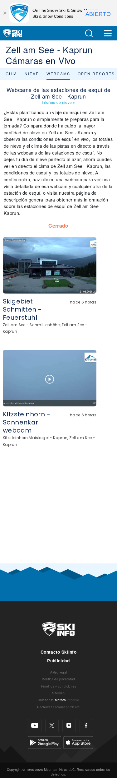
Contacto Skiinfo (58, 652)
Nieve (32, 73)
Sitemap (58, 693)
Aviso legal (58, 672)
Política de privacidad (58, 679)
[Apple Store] (78, 742)
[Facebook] (86, 725)
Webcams (58, 73)
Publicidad (58, 661)
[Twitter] (52, 725)
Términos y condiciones (58, 686)
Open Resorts (96, 73)
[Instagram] (69, 725)
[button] (89, 33)
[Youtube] (34, 725)
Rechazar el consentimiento (58, 707)
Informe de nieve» (58, 102)
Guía (11, 73)
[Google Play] (44, 742)
